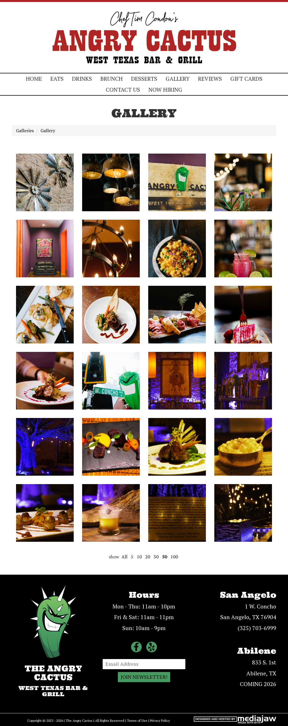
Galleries (25, 130)
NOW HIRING (165, 89)
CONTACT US (123, 89)
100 (174, 557)
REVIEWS (210, 78)
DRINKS (82, 78)
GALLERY (178, 78)
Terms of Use (137, 720)
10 (139, 557)
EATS (57, 78)
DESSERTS (144, 78)
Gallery (47, 130)
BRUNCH (111, 78)
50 (164, 557)
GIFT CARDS (246, 78)
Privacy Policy (160, 720)
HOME (34, 78)
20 (147, 557)
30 (156, 557)
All (124, 557)
